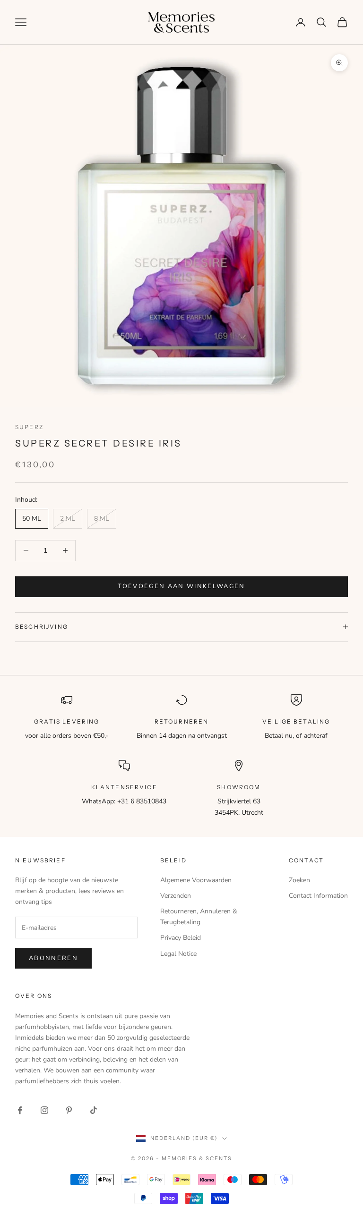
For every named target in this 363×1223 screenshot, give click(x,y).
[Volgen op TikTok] (93, 1110)
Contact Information (318, 895)
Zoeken (299, 880)
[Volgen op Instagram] (44, 1110)
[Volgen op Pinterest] (69, 1110)
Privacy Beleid (180, 937)
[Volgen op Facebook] (20, 1110)
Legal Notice (178, 953)
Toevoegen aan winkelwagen (181, 586)
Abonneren (53, 958)
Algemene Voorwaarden (196, 880)
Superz (29, 426)
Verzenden (175, 895)
